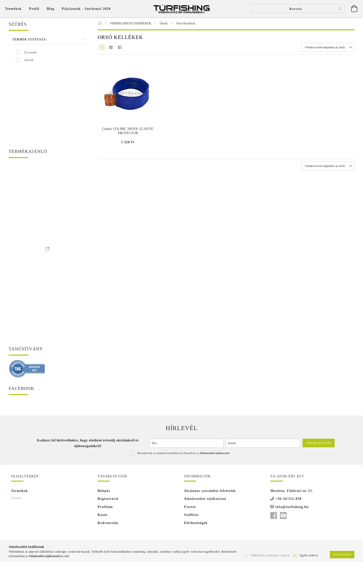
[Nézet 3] (119, 47)
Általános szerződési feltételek (210, 491)
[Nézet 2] (110, 47)
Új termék (30, 52)
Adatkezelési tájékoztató (205, 499)
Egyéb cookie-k (309, 555)
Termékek (19, 491)
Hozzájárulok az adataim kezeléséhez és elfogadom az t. (183, 453)
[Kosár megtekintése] (354, 8)
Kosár (103, 515)
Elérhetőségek (196, 523)
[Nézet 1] (102, 47)
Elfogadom (342, 554)
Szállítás (191, 515)
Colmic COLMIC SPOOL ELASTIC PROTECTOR (128, 131)
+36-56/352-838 (288, 499)
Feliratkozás (319, 443)
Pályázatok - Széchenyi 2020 (86, 9)
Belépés (104, 491)
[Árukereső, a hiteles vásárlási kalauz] (27, 368)
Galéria (16, 497)
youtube (283, 515)
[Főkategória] (100, 23)
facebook (273, 515)
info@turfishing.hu (292, 507)
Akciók (28, 59)
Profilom (105, 507)
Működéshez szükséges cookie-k (270, 555)
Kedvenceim (108, 523)
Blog (50, 9)
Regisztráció (108, 499)
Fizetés (190, 507)
